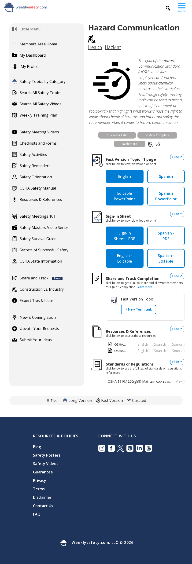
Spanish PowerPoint (166, 196)
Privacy (39, 480)
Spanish (166, 176)
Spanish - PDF (166, 236)
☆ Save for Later (117, 135)
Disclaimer (42, 497)
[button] (182, 6)
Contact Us (43, 505)
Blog (37, 446)
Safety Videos (45, 463)
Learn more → (146, 287)
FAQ (37, 514)
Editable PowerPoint (124, 196)
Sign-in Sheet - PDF (124, 236)
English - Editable (124, 258)
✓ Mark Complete (157, 135)
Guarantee (43, 472)
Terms (39, 488)
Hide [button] (175, 157)
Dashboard (129, 144)
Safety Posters (46, 455)
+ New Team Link (138, 309)
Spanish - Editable (166, 258)
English (124, 176)
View (179, 381)
